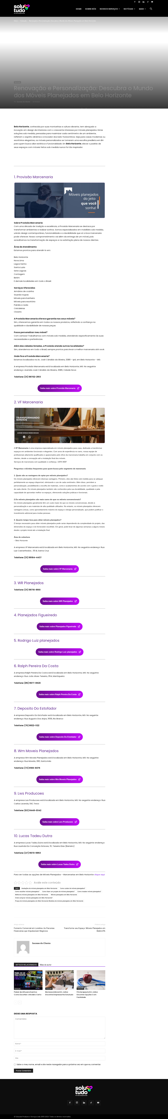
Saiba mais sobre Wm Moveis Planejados (58, 779)
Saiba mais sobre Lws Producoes (58, 822)
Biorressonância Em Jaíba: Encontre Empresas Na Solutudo (59, 993)
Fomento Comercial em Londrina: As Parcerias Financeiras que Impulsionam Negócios (34, 929)
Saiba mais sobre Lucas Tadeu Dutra (58, 864)
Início (16, 21)
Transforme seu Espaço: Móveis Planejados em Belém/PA (84, 929)
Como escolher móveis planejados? (27, 891)
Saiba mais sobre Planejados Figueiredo (58, 626)
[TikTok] (148, 2)
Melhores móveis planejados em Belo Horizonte (31, 895)
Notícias (128, 9)
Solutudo (23, 21)
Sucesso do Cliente (23, 102)
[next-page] (19, 1002)
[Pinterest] (44, 117)
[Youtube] (152, 2)
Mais (141, 9)
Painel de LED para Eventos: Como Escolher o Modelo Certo (27, 993)
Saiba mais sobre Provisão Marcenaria (58, 388)
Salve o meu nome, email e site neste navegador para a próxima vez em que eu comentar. (59, 1064)
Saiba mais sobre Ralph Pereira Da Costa (58, 694)
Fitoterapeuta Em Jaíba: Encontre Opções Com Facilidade (87, 994)
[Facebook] (135, 2)
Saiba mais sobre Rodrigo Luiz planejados (58, 652)
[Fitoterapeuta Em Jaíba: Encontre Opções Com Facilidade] (91, 980)
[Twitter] (38, 117)
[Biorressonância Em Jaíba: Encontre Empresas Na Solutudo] (59, 980)
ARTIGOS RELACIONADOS (26, 965)
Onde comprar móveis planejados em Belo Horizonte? (33, 898)
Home (79, 9)
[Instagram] (139, 2)
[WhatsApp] (50, 117)
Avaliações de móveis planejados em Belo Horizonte (39, 888)
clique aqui (99, 874)
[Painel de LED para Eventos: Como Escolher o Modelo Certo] (28, 980)
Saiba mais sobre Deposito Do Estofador (58, 737)
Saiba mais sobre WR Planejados (58, 601)
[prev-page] (15, 1002)
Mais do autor (45, 965)
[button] (151, 9)
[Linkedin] (143, 2)
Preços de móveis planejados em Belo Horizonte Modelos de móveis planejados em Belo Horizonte (49, 901)
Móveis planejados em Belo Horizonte (64, 895)
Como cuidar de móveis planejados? (72, 888)
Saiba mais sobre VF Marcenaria (58, 569)
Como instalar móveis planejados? (89, 891)
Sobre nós (90, 9)
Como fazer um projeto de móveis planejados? (58, 891)
